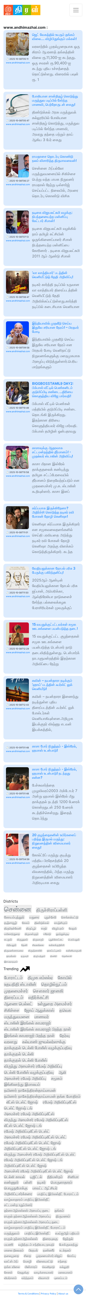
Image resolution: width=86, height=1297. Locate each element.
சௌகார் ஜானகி (48, 991)
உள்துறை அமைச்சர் (55, 1003)
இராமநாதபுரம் (10, 961)
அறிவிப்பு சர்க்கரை (18, 1194)
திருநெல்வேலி (12, 928)
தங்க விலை (12, 1267)
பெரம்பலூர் (74, 939)
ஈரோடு (47, 934)
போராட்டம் (13, 977)
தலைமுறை (11, 1256)
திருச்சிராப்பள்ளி (51, 910)
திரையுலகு (50, 1239)
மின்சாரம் (31, 1267)
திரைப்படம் (13, 997)
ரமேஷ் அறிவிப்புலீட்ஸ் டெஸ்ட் (27, 1131)
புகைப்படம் (60, 1278)
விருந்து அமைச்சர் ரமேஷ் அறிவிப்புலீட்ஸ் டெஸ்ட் (39, 1154)
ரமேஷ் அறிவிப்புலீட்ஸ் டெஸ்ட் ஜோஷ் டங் (33, 1159)
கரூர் (44, 928)
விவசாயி (43, 1278)
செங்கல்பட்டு (69, 917)
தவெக (65, 1010)
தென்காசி (67, 956)
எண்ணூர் (11, 1182)
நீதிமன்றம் (55, 1176)
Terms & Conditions (28, 1293)
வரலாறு (10, 1041)
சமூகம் (56, 1078)
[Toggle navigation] (75, 10)
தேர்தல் (68, 1239)
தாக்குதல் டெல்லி (19, 1054)
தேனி (24, 945)
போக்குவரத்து (68, 1244)
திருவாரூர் (38, 939)
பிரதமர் (33, 1250)
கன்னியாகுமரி (73, 950)
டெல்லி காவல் (14, 1176)
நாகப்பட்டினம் (54, 950)
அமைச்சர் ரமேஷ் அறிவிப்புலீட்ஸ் (29, 1114)
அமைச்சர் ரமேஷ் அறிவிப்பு (25, 1078)
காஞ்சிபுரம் (60, 923)
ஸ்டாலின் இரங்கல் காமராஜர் (27, 1022)
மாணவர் (41, 1016)
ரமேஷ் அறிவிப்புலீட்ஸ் (59, 1102)
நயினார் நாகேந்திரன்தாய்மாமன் (30, 1090)
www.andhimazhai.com (18, 62)
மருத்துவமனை (16, 1016)
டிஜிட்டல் (36, 1176)
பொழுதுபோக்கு (16, 1188)
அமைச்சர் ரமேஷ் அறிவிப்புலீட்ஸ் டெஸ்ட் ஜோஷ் (38, 1171)
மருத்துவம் (11, 1233)
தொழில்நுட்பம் (54, 984)
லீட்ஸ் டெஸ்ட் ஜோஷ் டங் (23, 1125)
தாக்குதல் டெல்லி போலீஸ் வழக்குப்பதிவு (38, 1047)
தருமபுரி (24, 956)
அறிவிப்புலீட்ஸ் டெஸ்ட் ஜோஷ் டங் (30, 1148)
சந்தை (62, 1261)
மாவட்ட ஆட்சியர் (45, 1188)
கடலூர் (8, 939)
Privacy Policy (48, 1293)
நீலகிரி (53, 956)
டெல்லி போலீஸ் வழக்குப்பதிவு (29, 1072)
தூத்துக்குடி (62, 934)
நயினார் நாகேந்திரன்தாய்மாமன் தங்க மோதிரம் (42, 1096)
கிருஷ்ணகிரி (35, 950)
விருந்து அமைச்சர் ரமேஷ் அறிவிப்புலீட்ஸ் (36, 1119)
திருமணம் (63, 1216)
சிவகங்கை (38, 945)
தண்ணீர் (48, 1250)
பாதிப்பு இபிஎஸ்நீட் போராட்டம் (58, 1194)
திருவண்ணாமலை (13, 950)
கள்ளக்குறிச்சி (56, 945)
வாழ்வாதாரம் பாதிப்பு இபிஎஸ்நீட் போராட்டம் (34, 1227)
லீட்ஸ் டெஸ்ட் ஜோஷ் (22, 1102)
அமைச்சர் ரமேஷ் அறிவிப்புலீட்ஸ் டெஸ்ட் (35, 1137)
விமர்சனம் (10, 1278)
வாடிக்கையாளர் (43, 1272)
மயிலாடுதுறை (12, 934)
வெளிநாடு (48, 1267)
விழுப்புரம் (58, 928)
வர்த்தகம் (27, 1278)
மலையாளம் (65, 1272)
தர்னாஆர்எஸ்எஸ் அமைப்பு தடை (27, 1210)
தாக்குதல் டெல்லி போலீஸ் (25, 1060)
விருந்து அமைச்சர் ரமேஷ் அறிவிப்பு (33, 1066)
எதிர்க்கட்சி (38, 997)
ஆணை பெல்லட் (18, 1003)
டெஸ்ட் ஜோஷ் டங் (18, 1108)
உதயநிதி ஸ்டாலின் (20, 984)
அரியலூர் (11, 945)
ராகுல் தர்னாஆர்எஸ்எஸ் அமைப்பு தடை (31, 1222)
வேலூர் (73, 928)
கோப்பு (71, 1256)
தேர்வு (65, 1035)
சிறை (27, 1256)
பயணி (8, 1245)
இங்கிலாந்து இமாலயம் (22, 1084)
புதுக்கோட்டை (56, 939)
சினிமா (73, 1176)
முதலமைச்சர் (16, 991)
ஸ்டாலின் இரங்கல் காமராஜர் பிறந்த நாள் (37, 1029)
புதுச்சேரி (50, 917)
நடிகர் (41, 1182)
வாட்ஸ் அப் (11, 1261)
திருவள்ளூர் (31, 934)
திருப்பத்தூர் (39, 956)
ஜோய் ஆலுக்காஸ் (39, 1010)
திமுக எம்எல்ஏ (40, 977)
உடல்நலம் (65, 1250)
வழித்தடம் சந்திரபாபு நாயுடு (36, 1244)
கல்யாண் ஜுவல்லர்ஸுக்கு (44, 1041)
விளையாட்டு (44, 1261)
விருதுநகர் (22, 939)
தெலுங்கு (23, 1272)
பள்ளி (28, 1182)
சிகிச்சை (11, 1010)
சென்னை (17, 909)
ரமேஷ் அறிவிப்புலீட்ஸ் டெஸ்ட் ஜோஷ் (32, 1142)
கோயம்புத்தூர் (14, 917)
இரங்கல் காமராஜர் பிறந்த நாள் (29, 1035)
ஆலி (62, 1072)
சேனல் (8, 1272)
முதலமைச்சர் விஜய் (49, 1256)
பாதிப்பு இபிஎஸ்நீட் (37, 1233)
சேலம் (25, 923)
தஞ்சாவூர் (10, 923)
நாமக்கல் (11, 956)
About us (63, 1293)
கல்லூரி (64, 1267)
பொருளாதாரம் (61, 1182)
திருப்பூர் (31, 928)
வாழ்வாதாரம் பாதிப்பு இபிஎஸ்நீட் (27, 1199)
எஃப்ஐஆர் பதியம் (67, 1233)
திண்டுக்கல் (41, 923)
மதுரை (34, 917)
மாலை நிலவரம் (14, 1250)
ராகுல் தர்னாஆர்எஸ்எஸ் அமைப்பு (27, 1216)
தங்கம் (59, 1210)
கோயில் (65, 977)
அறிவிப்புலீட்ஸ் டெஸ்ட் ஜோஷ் (25, 1165)
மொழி (27, 1261)
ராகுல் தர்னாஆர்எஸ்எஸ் (21, 1239)
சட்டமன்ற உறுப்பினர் (18, 1205)
